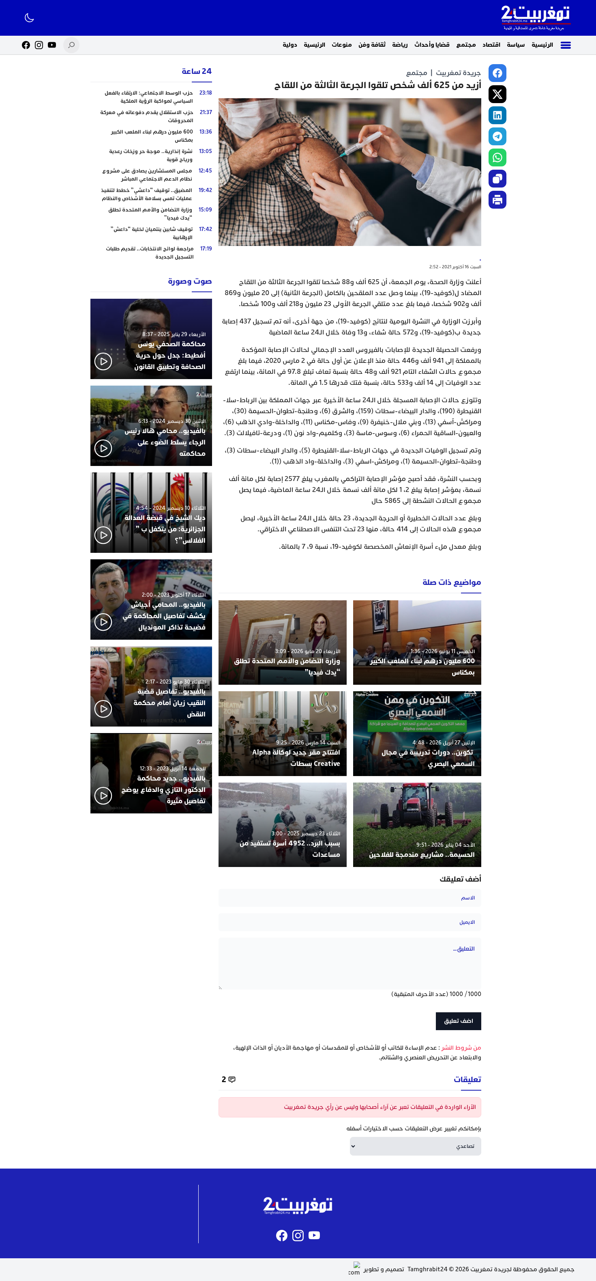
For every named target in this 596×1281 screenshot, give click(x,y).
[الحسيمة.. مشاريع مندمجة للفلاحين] (417, 825)
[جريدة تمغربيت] (536, 18)
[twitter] (497, 94)
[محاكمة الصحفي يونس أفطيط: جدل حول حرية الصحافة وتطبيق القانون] (151, 339)
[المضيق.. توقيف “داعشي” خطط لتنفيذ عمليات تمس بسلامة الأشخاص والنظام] (151, 194)
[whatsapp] (497, 157)
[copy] (497, 179)
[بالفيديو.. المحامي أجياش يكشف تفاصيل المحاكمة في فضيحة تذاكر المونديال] (151, 599)
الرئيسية (542, 45)
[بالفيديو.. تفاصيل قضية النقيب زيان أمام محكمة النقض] (151, 686)
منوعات (342, 45)
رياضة (400, 45)
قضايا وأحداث (432, 45)
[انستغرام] (39, 45)
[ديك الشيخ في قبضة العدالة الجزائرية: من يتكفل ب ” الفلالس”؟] (151, 512)
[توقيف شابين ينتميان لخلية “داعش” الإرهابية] (151, 233)
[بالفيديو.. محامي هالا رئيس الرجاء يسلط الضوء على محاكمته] (151, 426)
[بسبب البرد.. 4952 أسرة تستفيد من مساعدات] (283, 825)
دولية (290, 45)
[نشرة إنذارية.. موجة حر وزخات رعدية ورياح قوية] (151, 155)
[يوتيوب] (52, 45)
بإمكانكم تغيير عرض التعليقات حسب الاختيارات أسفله (413, 1128)
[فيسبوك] (26, 45)
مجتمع (466, 45)
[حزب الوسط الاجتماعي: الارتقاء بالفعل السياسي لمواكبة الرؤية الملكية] (151, 97)
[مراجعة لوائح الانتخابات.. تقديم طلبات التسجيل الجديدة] (151, 253)
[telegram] (497, 136)
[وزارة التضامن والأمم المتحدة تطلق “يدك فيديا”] (283, 642)
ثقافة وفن (372, 45)
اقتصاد (491, 45)
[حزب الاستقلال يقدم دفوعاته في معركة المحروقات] (151, 116)
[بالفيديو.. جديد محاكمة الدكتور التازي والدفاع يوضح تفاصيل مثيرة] (151, 773)
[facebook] (497, 73)
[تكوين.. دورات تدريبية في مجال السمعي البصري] (417, 733)
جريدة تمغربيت (458, 73)
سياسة (516, 45)
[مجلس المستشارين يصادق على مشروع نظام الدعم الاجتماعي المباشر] (151, 175)
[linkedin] (497, 115)
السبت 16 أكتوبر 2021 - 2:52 (455, 267)
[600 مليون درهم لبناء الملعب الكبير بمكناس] (417, 642)
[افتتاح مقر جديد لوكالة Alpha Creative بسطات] (283, 733)
